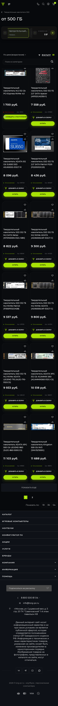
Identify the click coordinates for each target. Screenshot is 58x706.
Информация (10, 569)
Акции (6, 542)
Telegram (25, 670)
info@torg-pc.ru (31, 603)
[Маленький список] (53, 55)
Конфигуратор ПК (12, 535)
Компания (8, 563)
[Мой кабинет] (48, 4)
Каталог (7, 514)
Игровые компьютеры (15, 521)
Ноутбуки (7, 528)
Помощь (7, 576)
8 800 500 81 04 (29, 598)
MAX (39, 670)
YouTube (32, 670)
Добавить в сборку (44, 117)
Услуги (6, 549)
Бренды (6, 556)
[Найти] (52, 62)
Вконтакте (19, 670)
